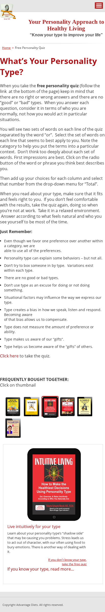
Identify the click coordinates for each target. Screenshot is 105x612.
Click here (10, 356)
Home (6, 48)
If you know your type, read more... (40, 569)
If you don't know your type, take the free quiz (67, 562)
